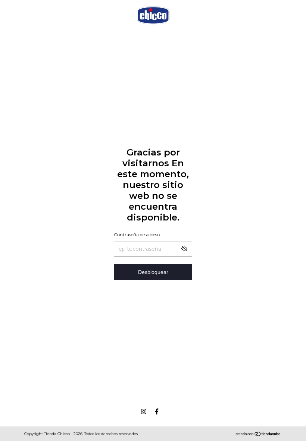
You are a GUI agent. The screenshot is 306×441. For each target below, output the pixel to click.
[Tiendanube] (258, 434)
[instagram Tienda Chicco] (144, 411)
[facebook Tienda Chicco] (157, 411)
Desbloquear (153, 272)
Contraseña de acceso (137, 234)
